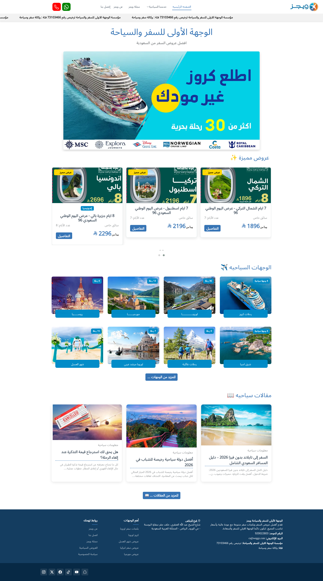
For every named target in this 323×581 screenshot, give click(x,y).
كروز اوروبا (133, 535)
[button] (164, 255)
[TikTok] (68, 572)
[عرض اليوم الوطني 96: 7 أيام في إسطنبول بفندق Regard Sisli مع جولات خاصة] (236, 184)
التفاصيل (212, 228)
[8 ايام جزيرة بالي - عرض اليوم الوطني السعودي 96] (161, 184)
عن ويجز (118, 7)
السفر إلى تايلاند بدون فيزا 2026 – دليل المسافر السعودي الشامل (238, 460)
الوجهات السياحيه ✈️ (246, 267)
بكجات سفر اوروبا (129, 529)
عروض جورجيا (131, 554)
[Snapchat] (84, 572)
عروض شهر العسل (129, 541)
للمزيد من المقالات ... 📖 (161, 495)
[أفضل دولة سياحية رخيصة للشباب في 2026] (161, 425)
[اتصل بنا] (56, 7)
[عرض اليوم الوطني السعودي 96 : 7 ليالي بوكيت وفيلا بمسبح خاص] (87, 184)
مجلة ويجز (134, 7)
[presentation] (162, 250)
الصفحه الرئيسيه (182, 7)
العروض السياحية (88, 548)
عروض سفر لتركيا (129, 548)
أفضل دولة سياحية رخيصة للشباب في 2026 (164, 462)
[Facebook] (60, 572)
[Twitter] (52, 572)
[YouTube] (76, 572)
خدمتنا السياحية (158, 7)
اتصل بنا (93, 535)
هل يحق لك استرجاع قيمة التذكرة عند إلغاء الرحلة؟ (89, 455)
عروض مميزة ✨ (249, 157)
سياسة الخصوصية (88, 554)
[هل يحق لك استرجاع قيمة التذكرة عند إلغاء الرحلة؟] (88, 421)
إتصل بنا (105, 7)
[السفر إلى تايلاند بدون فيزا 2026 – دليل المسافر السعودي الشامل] (236, 424)
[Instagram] (43, 572)
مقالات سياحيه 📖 (249, 395)
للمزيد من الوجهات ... (161, 377)
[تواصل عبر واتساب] (66, 7)
